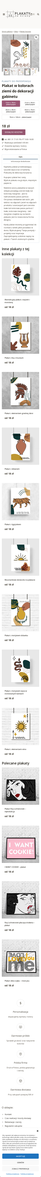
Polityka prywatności (12, 1174)
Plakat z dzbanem (12, 469)
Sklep (16, 31)
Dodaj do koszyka (13, 132)
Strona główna (7, 31)
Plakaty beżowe (25, 31)
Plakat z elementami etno (15, 749)
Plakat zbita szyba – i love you (17, 981)
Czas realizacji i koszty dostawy (18, 1118)
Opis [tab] (20, 157)
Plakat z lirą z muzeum (14, 358)
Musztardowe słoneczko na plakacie (20, 580)
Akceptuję (20, 1156)
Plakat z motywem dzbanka (16, 635)
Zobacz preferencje (20, 1169)
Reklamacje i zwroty (13, 1122)
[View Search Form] (38, 14)
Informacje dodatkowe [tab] (20, 161)
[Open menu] (4, 14)
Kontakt (8, 1114)
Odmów (20, 1162)
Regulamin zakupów (13, 1126)
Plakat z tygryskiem (13, 524)
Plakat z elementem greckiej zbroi (19, 413)
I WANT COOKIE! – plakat (15, 867)
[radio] (11, 103)
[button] (37, 1131)
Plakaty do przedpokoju (16, 81)
